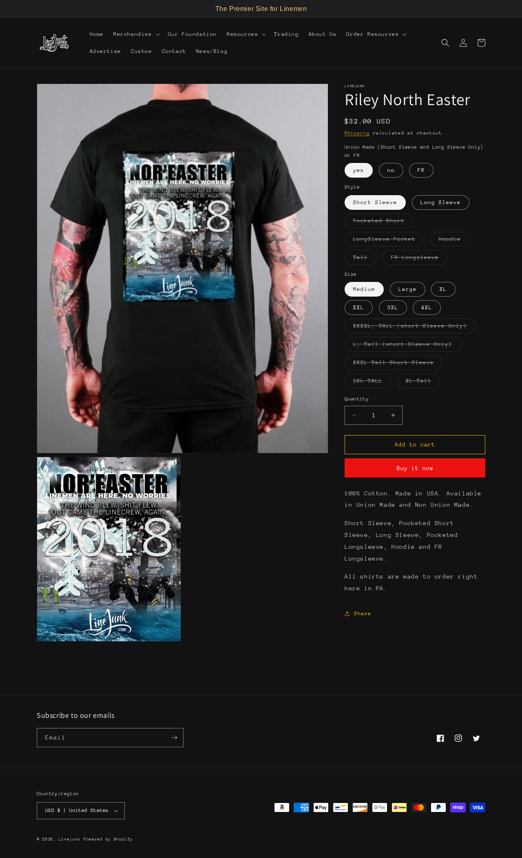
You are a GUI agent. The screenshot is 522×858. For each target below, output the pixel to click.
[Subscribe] (174, 737)
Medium (364, 289)
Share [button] (363, 613)
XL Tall (423, 382)
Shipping (357, 133)
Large (407, 289)
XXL (358, 307)
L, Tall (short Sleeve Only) (407, 346)
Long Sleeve (440, 202)
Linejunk (70, 839)
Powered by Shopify (108, 839)
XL (443, 289)
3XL (392, 307)
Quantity (357, 399)
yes (358, 170)
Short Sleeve (375, 202)
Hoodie (454, 240)
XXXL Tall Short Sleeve (397, 364)
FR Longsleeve (419, 259)
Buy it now (415, 468)
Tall (364, 259)
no (391, 170)
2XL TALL (372, 382)
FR (421, 170)
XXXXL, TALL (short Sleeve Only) (414, 327)
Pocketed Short (383, 222)
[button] (135, 34)
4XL (426, 307)
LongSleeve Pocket (388, 240)
